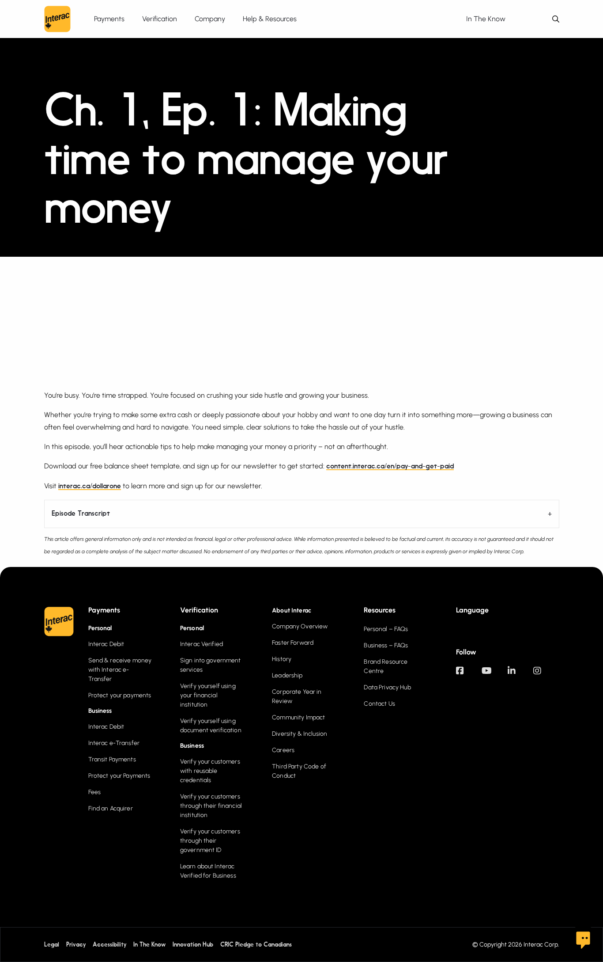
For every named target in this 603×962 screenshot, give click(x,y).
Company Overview (300, 626)
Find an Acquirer (110, 808)
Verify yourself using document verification (210, 725)
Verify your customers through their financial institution (211, 806)
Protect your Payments (119, 775)
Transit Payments (112, 759)
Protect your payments (119, 695)
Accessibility (109, 945)
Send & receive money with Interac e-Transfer (120, 670)
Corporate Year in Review (296, 696)
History (281, 659)
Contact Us (379, 703)
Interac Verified (201, 644)
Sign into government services (210, 665)
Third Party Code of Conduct (299, 771)
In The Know (149, 945)
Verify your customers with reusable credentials (210, 771)
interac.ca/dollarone (89, 486)
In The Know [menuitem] (485, 19)
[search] (555, 19)
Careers (283, 750)
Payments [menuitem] (109, 19)
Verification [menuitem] (159, 19)
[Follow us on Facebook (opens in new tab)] (469, 675)
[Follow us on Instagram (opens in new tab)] (546, 675)
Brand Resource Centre (385, 666)
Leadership (287, 675)
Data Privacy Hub (387, 687)
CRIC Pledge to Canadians (256, 945)
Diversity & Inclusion (299, 734)
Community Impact (298, 717)
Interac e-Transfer (114, 743)
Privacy (76, 945)
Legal (51, 945)
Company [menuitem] (210, 19)
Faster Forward (292, 642)
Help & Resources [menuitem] (270, 19)
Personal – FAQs (386, 629)
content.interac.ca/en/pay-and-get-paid (390, 466)
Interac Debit (106, 644)
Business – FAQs (386, 645)
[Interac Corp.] (57, 19)
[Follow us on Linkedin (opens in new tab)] (520, 675)
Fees (94, 792)
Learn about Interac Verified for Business (208, 871)
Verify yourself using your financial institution (208, 695)
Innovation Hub (193, 945)
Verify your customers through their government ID (210, 841)
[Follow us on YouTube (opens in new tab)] (494, 675)
